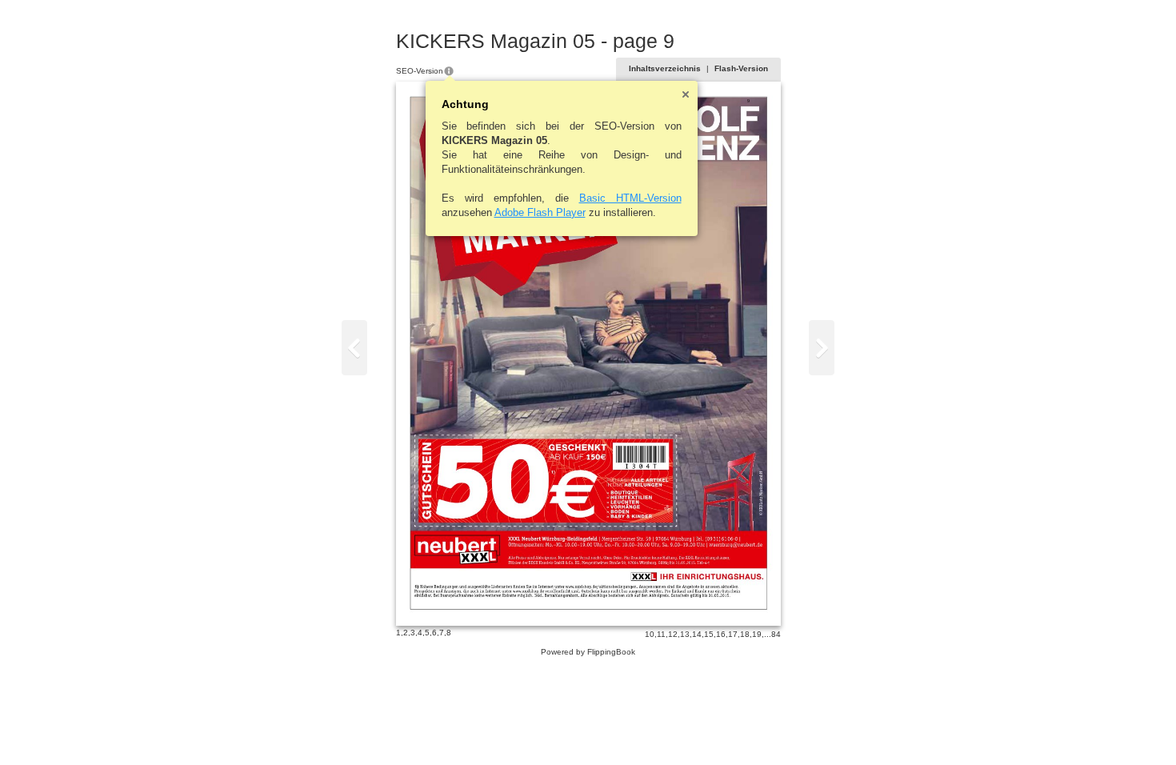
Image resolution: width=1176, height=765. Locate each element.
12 (673, 634)
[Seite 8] (354, 347)
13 (685, 634)
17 (733, 634)
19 (757, 634)
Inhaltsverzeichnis (665, 68)
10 (649, 634)
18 (745, 634)
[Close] (685, 94)
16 (721, 634)
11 (661, 634)
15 (709, 634)
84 (776, 634)
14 (697, 634)
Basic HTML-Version (630, 198)
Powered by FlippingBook (588, 651)
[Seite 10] (821, 347)
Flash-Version (741, 68)
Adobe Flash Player (540, 212)
